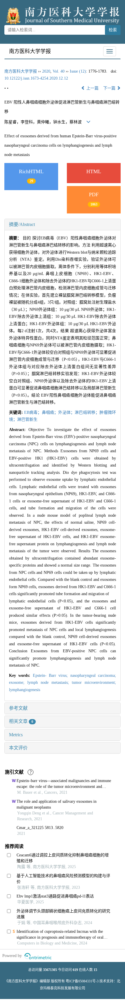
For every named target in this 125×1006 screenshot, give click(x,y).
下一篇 (110, 88)
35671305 (50, 970)
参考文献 (18, 708)
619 (75, 970)
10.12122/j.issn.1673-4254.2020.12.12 (36, 78)
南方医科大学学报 (30, 51)
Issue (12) (78, 71)
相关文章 (21, 721)
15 (95, 970)
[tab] (62, 224)
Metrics (16, 734)
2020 (46, 71)
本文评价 (18, 747)
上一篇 (92, 88)
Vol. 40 (59, 71)
